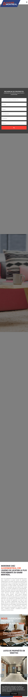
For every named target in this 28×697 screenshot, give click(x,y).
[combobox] (14, 104)
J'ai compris (14, 693)
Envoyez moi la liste (14, 641)
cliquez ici (9, 691)
